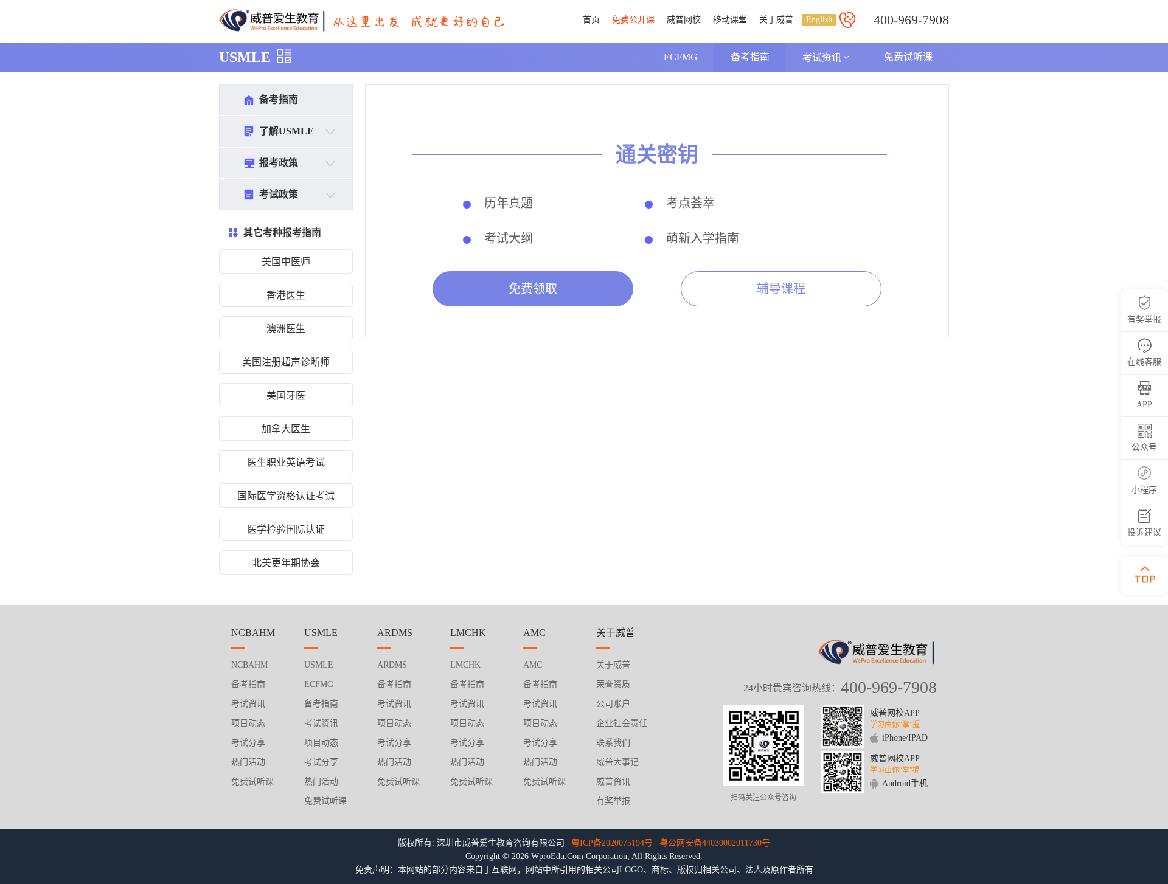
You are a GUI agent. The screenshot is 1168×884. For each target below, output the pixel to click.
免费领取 (533, 288)
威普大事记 (617, 762)
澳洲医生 (285, 328)
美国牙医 (285, 395)
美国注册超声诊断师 (286, 362)
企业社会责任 (621, 723)
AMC (532, 664)
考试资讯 (821, 57)
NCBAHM (249, 664)
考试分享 (248, 742)
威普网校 (684, 19)
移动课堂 (730, 19)
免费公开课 (633, 19)
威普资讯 (613, 781)
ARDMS (392, 664)
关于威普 (776, 19)
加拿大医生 (286, 429)
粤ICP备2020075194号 (612, 843)
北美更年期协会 (286, 563)
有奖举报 (613, 801)
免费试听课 (908, 57)
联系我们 (613, 742)
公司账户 (613, 703)
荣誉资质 (613, 684)
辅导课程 (781, 288)
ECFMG (681, 57)
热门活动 (248, 762)
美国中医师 (286, 262)
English (819, 19)
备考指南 (750, 57)
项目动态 (248, 723)
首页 (591, 19)
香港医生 (285, 295)
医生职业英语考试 (286, 462)
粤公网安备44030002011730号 (714, 843)
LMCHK (465, 664)
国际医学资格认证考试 (286, 496)
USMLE (245, 57)
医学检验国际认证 (286, 529)
